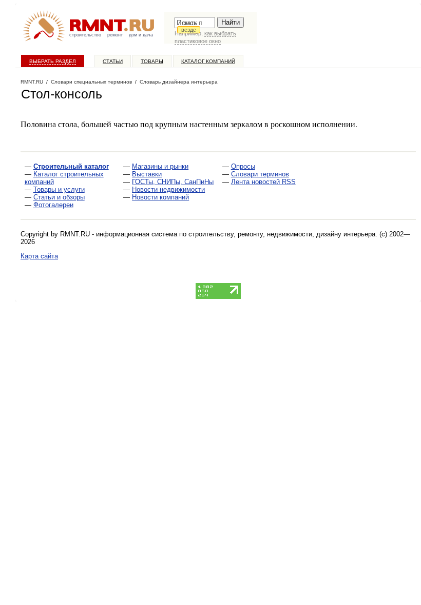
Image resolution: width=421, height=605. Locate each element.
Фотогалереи (53, 205)
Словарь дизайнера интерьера (179, 82)
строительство (85, 34)
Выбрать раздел (52, 61)
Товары (152, 61)
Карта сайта (39, 256)
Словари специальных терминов (91, 82)
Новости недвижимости (168, 189)
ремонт (115, 34)
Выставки (147, 174)
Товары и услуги (59, 189)
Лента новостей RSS (263, 182)
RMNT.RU (32, 82)
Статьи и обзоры (59, 197)
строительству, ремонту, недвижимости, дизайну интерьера (281, 234)
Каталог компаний (208, 61)
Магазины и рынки (160, 166)
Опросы (243, 166)
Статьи (113, 61)
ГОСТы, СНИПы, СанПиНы (173, 182)
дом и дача (141, 34)
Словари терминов (260, 174)
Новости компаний (160, 197)
